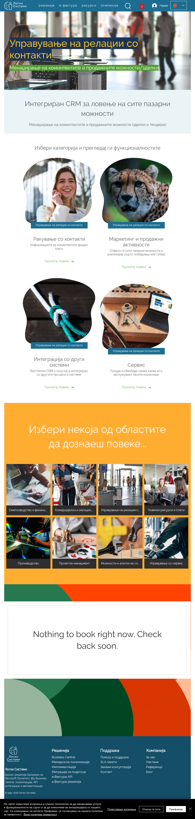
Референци (154, 767)
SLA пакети (109, 762)
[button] (128, 6)
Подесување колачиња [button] (121, 809)
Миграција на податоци (69, 772)
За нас (150, 757)
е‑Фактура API (62, 777)
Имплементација (64, 767)
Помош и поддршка (115, 757)
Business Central (63, 757)
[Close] (190, 809)
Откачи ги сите (151, 809)
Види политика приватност (40, 814)
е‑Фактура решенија (66, 781)
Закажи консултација (116, 767)
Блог (149, 772)
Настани (152, 762)
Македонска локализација (71, 762)
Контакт (106, 772)
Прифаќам (176, 809)
